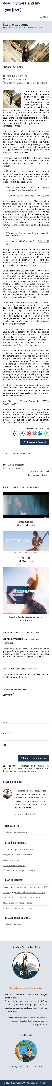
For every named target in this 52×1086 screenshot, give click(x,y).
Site (4, 744)
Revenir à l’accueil (36, 442)
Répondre (9, 643)
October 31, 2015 (41, 195)
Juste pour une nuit (11, 860)
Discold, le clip (26, 521)
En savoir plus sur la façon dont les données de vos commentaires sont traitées (26, 769)
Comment (8, 694)
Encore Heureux (20, 453)
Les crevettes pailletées (21, 902)
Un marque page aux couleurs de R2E (19, 849)
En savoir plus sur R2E (26, 814)
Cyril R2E (6, 892)
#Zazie (18, 190)
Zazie (30, 453)
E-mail (7, 733)
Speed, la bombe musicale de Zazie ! (26, 617)
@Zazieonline (12, 233)
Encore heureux (35, 27)
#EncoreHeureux (29, 190)
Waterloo (26, 557)
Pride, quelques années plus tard (17, 854)
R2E (4, 902)
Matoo (5, 897)
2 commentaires (15, 82)
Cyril (5, 668)
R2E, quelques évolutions (14, 865)
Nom (6, 722)
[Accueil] (4, 27)
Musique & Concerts (17, 75)
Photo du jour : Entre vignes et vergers (19, 870)
